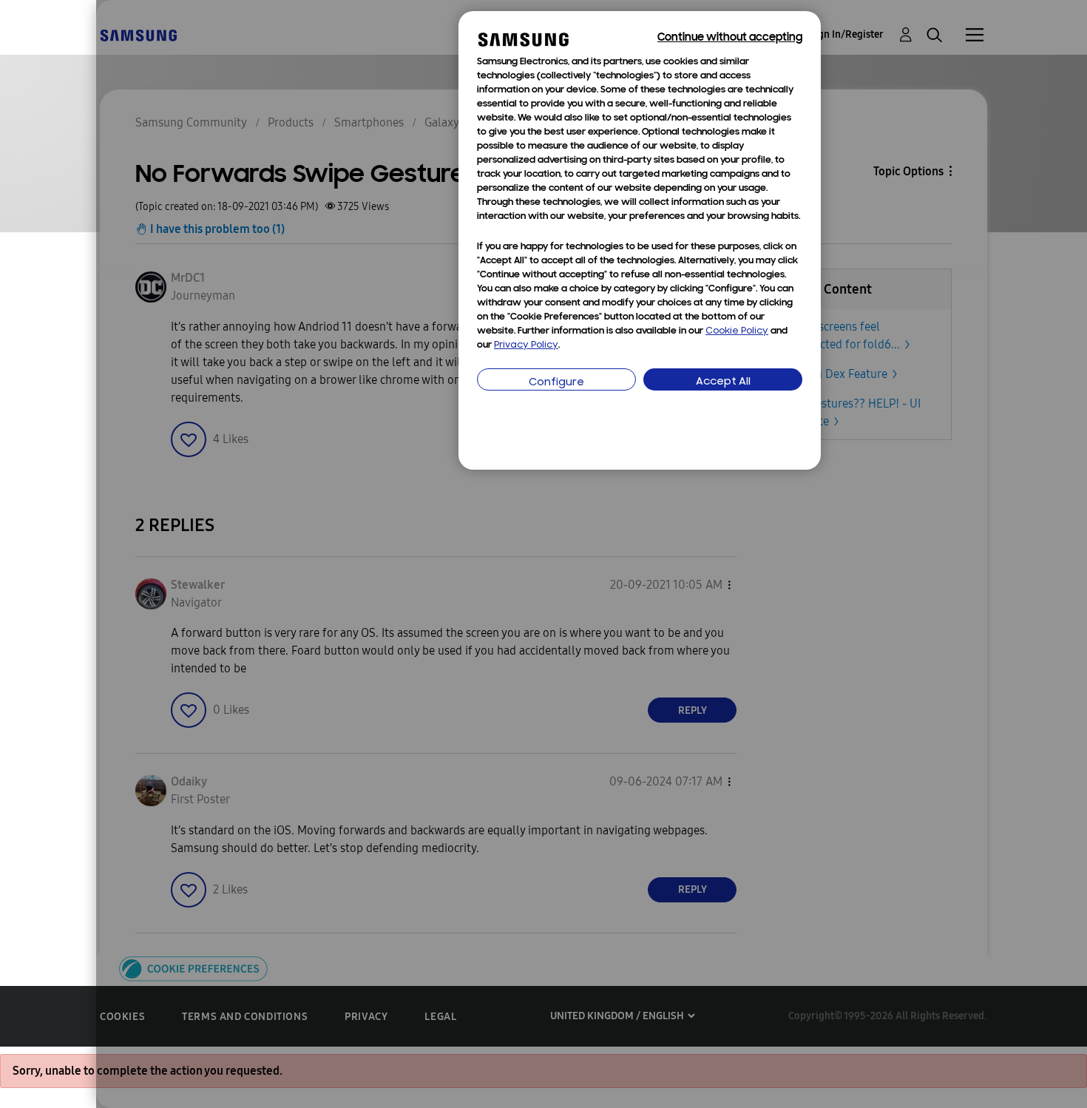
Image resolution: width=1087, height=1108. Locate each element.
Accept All (723, 382)
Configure (556, 382)
